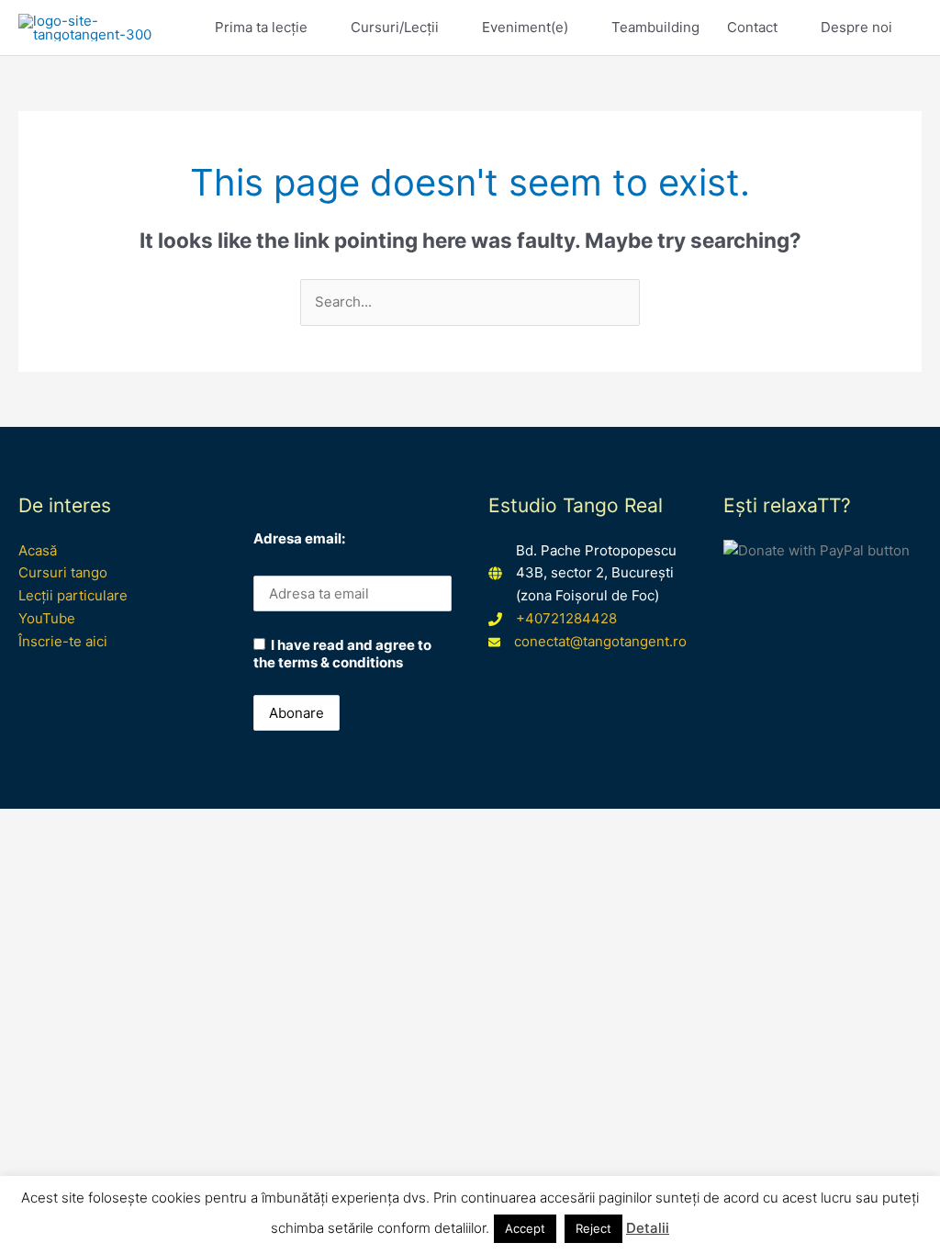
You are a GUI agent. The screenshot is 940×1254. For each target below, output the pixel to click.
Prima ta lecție (261, 27)
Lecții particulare (73, 595)
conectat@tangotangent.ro (600, 641)
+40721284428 (566, 618)
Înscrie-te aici (62, 641)
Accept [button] (525, 1228)
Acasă (37, 550)
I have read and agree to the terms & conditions (342, 653)
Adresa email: (299, 538)
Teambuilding (655, 27)
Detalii (647, 1228)
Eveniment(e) (525, 27)
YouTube (46, 618)
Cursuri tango (62, 572)
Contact (752, 27)
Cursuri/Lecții (395, 27)
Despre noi (856, 27)
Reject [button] (593, 1228)
